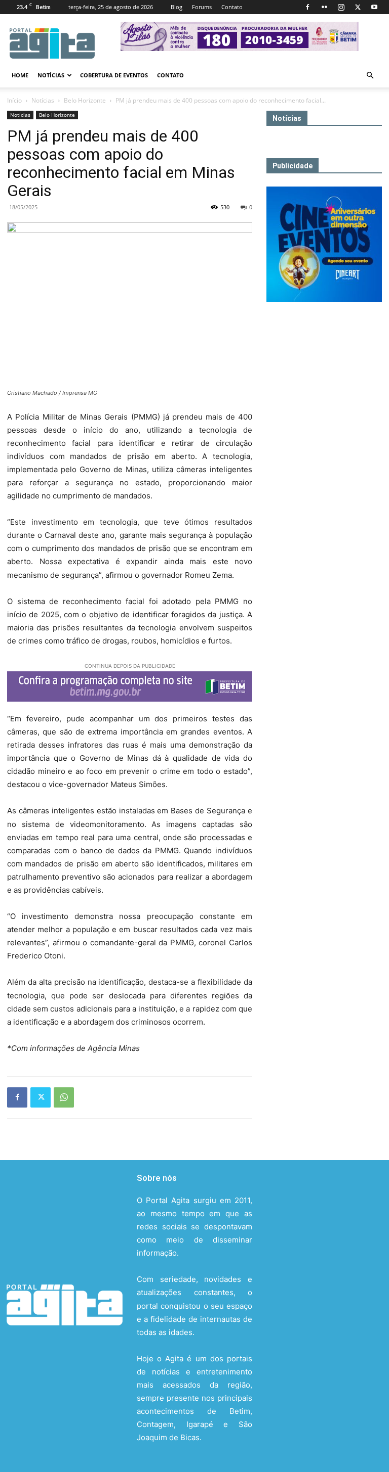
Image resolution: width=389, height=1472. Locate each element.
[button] (370, 75)
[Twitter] (357, 7)
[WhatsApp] (64, 1097)
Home (20, 75)
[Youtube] (374, 7)
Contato (232, 7)
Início (14, 100)
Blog (176, 7)
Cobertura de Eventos (114, 75)
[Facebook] (307, 7)
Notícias (50, 75)
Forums (202, 7)
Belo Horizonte (85, 100)
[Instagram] (340, 7)
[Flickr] (324, 7)
